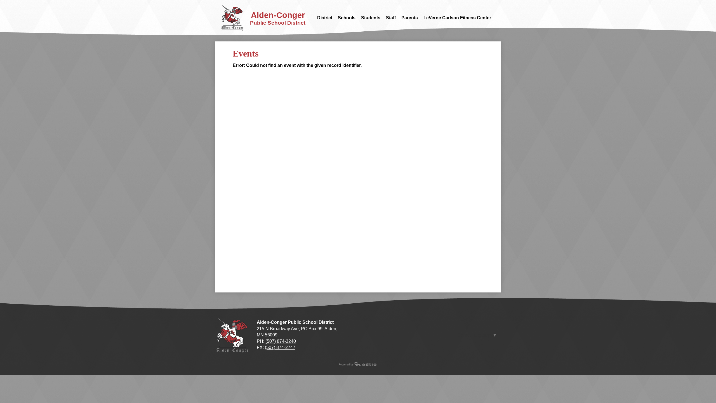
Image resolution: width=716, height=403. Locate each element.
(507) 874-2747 (280, 347)
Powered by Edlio (358, 364)
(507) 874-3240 (280, 341)
